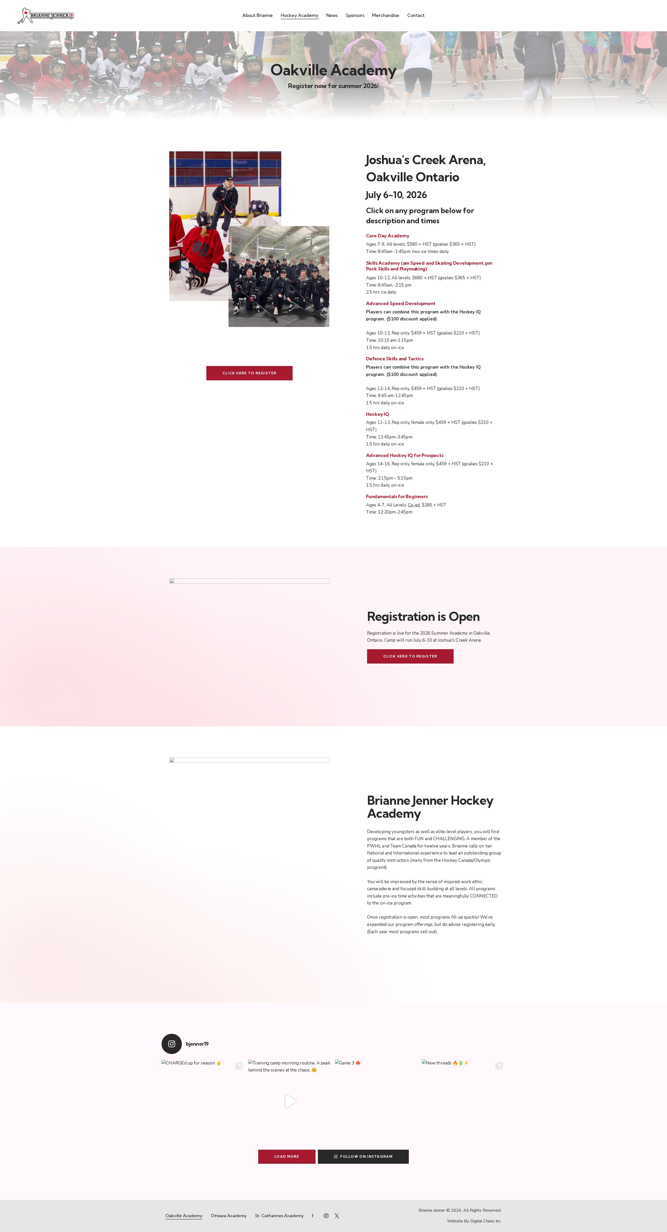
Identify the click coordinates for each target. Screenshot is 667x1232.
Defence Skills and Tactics (395, 358)
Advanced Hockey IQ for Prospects (404, 455)
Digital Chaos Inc (485, 1221)
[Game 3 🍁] (377, 1101)
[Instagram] (172, 1044)
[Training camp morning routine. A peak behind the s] (290, 1101)
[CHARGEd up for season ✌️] (203, 1101)
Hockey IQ (377, 414)
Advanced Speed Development (400, 303)
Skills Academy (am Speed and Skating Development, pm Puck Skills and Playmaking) (429, 266)
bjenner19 (197, 1044)
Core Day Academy (387, 235)
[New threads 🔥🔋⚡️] (463, 1101)
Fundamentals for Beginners (397, 496)
